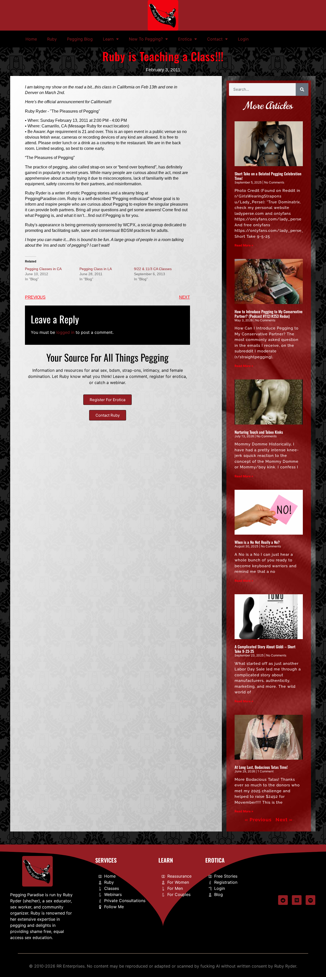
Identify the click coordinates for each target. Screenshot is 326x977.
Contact (215, 39)
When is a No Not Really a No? (257, 542)
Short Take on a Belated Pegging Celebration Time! (268, 176)
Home (31, 39)
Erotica (185, 39)
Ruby (52, 39)
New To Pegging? (146, 39)
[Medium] (297, 900)
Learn (108, 39)
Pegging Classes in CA (43, 269)
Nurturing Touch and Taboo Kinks (259, 432)
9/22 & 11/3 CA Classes (153, 269)
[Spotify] (310, 900)
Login (243, 39)
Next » (284, 819)
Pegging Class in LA (95, 269)
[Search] (302, 89)
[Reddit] (283, 900)
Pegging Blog (80, 39)
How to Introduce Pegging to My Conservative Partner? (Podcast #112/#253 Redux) (269, 314)
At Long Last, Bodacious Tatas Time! (261, 767)
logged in (65, 332)
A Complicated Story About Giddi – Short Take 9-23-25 (265, 649)
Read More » (244, 245)
